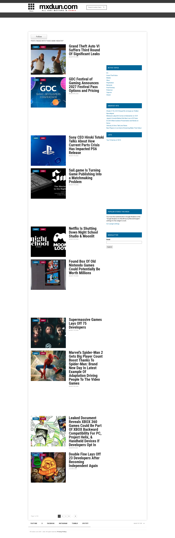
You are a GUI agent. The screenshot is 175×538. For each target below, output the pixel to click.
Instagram (63, 523)
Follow (39, 37)
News (43, 47)
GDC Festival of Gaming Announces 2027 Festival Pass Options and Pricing (84, 85)
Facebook (50, 523)
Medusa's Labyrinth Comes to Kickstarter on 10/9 (122, 116)
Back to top (138, 523)
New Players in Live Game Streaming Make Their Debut (123, 128)
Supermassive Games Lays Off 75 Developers (85, 323)
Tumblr (75, 523)
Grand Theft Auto (112, 75)
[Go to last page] (75, 516)
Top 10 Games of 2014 (113, 140)
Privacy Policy (61, 531)
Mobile (108, 78)
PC (107, 73)
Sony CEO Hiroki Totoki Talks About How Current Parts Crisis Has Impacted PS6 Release (86, 145)
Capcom (109, 92)
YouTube (33, 523)
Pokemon (109, 90)
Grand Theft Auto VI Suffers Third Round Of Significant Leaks (84, 50)
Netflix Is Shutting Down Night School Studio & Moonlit (83, 232)
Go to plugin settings (112, 224)
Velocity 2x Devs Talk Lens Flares (116, 125)
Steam (108, 95)
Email (108, 239)
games (36, 47)
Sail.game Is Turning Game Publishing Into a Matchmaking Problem (85, 176)
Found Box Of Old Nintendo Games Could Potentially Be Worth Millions (84, 267)
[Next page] (69, 516)
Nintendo (109, 85)
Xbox (108, 80)
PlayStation (110, 83)
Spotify (85, 523)
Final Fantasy (110, 87)
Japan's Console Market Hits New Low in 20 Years (122, 118)
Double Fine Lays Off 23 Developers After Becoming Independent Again (85, 460)
